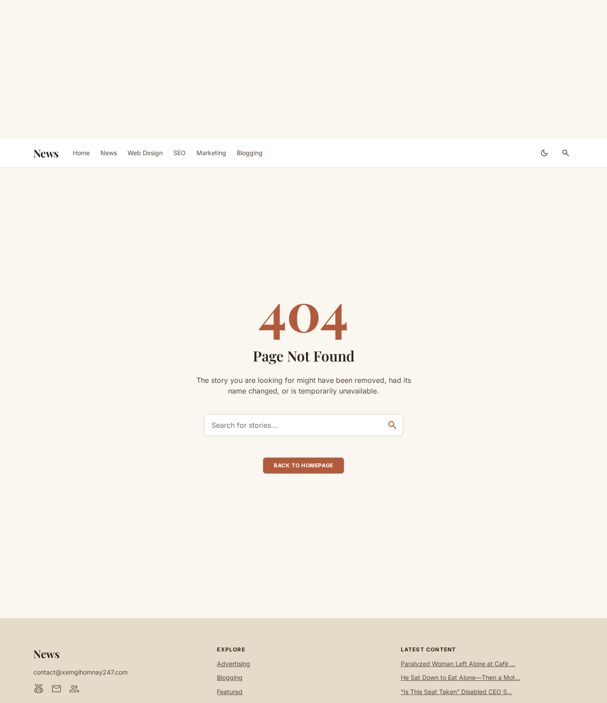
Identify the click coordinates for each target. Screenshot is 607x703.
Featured (230, 691)
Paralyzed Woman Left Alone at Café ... (458, 663)
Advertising (233, 663)
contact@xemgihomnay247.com (80, 672)
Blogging (250, 153)
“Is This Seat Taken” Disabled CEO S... (456, 691)
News (46, 153)
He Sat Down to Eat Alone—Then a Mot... (460, 677)
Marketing (211, 153)
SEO (179, 153)
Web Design (145, 153)
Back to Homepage (303, 465)
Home (81, 153)
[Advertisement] (303, 69)
